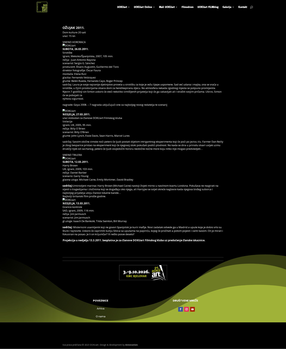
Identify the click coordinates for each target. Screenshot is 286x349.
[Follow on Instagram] (186, 309)
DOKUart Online (143, 7)
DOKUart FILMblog (208, 7)
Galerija (227, 7)
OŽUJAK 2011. (74, 27)
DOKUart (122, 7)
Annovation (131, 344)
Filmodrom (187, 7)
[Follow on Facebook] (180, 309)
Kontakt (242, 7)
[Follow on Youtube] (192, 309)
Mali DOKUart (167, 7)
